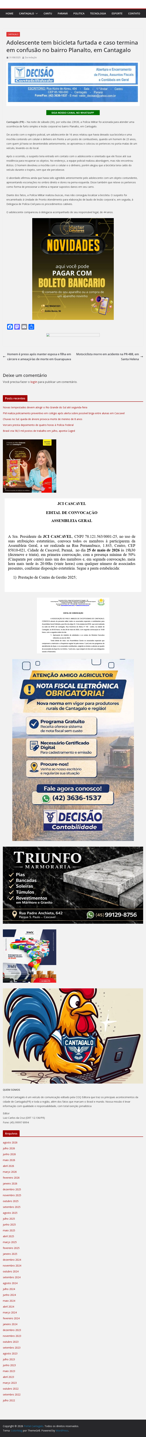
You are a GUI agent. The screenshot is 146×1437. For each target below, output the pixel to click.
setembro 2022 (11, 1394)
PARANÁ (63, 13)
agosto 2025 (10, 1212)
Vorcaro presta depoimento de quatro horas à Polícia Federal (38, 425)
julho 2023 (9, 1359)
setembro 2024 (11, 1277)
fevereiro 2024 (11, 1318)
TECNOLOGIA (98, 13)
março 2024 (10, 1312)
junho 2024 (9, 1295)
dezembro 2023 (12, 1330)
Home (9, 13)
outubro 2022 (11, 1388)
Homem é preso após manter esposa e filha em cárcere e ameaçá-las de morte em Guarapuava (39, 356)
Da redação (31, 57)
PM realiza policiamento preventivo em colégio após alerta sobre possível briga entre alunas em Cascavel (64, 413)
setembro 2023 (11, 1347)
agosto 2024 (10, 1283)
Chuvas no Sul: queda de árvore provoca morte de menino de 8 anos (42, 419)
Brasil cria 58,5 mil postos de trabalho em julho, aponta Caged (39, 430)
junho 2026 (9, 1154)
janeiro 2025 (10, 1253)
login (33, 382)
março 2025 (10, 1242)
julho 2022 (9, 1400)
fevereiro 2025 (11, 1248)
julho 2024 (9, 1289)
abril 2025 (8, 1236)
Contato (134, 13)
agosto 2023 (10, 1353)
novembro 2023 (12, 1336)
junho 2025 (9, 1224)
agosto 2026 (10, 1142)
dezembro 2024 (12, 1259)
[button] (36, 13)
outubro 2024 (11, 1271)
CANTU (48, 13)
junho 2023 (9, 1365)
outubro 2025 (11, 1201)
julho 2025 (9, 1218)
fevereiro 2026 (11, 1177)
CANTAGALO (26, 13)
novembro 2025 (12, 1195)
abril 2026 (8, 1166)
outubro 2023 (11, 1341)
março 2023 (10, 1382)
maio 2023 (9, 1371)
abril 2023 (8, 1377)
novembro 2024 (12, 1265)
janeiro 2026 (10, 1183)
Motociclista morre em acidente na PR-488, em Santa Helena (107, 356)
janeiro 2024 (10, 1324)
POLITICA (78, 13)
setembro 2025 (11, 1207)
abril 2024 (8, 1306)
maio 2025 (9, 1230)
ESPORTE (117, 13)
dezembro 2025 (12, 1189)
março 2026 (10, 1171)
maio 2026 (9, 1160)
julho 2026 (9, 1148)
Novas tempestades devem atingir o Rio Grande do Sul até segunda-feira (45, 407)
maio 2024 (9, 1300)
